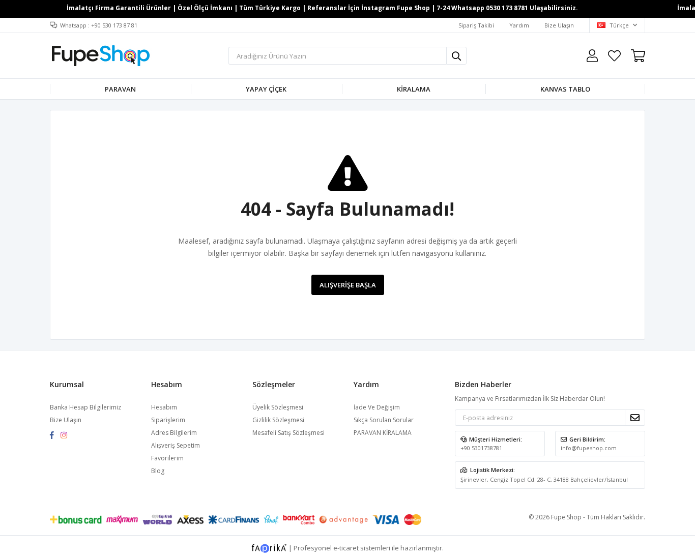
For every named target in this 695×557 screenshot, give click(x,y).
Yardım (519, 25)
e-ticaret (346, 547)
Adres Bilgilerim (174, 432)
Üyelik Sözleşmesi (277, 407)
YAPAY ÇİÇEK (266, 89)
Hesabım (164, 407)
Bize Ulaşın (559, 25)
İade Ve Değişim (377, 407)
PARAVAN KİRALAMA (383, 432)
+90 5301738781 (481, 448)
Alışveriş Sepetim (175, 445)
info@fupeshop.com (589, 448)
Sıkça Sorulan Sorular (384, 420)
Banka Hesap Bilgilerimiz (85, 407)
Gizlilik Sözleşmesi (278, 420)
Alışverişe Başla (348, 284)
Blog (157, 470)
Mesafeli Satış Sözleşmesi (288, 432)
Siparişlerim (168, 420)
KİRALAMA (413, 89)
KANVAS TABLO (565, 89)
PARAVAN (120, 89)
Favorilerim (614, 55)
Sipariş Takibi (476, 25)
